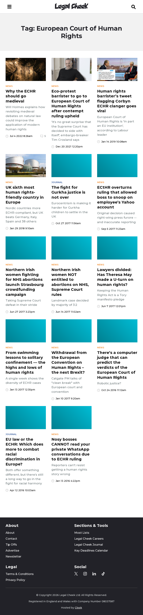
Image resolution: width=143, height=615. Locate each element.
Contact (11, 538)
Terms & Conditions (20, 574)
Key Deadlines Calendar (91, 550)
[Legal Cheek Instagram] (85, 573)
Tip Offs (11, 544)
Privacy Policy (15, 580)
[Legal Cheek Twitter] (76, 573)
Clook (78, 607)
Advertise (12, 550)
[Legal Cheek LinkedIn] (94, 573)
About (10, 532)
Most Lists (81, 532)
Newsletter (13, 556)
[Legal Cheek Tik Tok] (103, 573)
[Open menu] (9, 6)
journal (57, 182)
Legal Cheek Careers (89, 538)
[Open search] (133, 6)
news (9, 86)
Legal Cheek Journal (88, 544)
